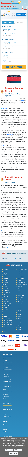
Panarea (5, 108)
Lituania (20, 288)
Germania (6, 301)
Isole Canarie (7, 331)
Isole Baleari (7, 329)
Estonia (6, 294)
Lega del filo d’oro (7, 416)
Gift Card (5, 398)
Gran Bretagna (7, 303)
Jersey (19, 280)
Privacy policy (6, 374)
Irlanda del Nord (8, 314)
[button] (14, 14)
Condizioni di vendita (7, 365)
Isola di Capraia (8, 322)
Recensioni (5, 424)
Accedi (4, 389)
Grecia (5, 307)
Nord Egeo (20, 297)
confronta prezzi (14, 67)
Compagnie (5, 367)
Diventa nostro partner (8, 391)
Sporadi (19, 318)
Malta (19, 291)
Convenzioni (5, 394)
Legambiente (6, 411)
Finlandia (6, 297)
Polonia (20, 305)
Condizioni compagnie (8, 369)
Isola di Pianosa (8, 324)
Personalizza (13, 453)
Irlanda (5, 312)
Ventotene (20, 329)
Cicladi (5, 276)
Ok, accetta (9, 450)
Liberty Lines (10, 134)
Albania (6, 269)
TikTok (4, 431)
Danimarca (6, 290)
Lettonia (20, 286)
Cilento (6, 278)
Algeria (5, 271)
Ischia (5, 316)
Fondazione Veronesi (7, 409)
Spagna (19, 316)
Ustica (19, 327)
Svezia (19, 320)
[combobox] (14, 31)
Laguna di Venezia (22, 284)
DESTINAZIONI (16, 265)
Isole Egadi (20, 271)
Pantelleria (20, 303)
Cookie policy (6, 376)
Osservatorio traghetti (8, 436)
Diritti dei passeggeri (7, 381)
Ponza (19, 308)
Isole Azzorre (7, 326)
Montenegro (21, 295)
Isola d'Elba (7, 318)
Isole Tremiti (21, 278)
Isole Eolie (20, 274)
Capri (5, 274)
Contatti (5, 360)
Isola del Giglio (8, 320)
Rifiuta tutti (18, 450)
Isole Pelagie (21, 276)
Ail (3, 407)
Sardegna (20, 312)
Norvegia (20, 299)
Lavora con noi (6, 396)
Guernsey (6, 309)
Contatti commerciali (7, 362)
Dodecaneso (7, 292)
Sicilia (19, 314)
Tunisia (19, 325)
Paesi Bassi (20, 301)
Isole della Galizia (22, 269)
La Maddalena (21, 282)
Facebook (5, 427)
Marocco (20, 293)
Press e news (6, 434)
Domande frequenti (7, 372)
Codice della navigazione (8, 379)
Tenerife (20, 323)
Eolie (22, 100)
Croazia (6, 288)
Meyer (4, 414)
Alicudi (4, 145)
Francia (5, 299)
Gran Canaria (7, 305)
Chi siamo (5, 358)
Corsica (6, 280)
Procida (19, 310)
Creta (5, 286)
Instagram (5, 429)
